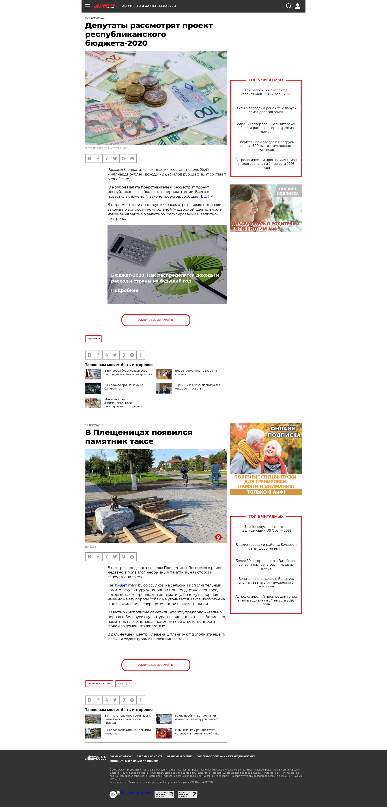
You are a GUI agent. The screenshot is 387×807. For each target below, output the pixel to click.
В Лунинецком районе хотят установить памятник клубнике (197, 731)
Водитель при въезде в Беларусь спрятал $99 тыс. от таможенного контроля (266, 146)
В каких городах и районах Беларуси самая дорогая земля (266, 110)
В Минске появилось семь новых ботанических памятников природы (127, 719)
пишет (121, 585)
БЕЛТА (207, 196)
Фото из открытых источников (106, 148)
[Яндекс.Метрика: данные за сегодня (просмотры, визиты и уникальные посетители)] (134, 793)
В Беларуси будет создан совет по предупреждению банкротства (128, 372)
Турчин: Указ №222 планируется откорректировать (197, 386)
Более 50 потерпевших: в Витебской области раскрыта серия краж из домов (266, 128)
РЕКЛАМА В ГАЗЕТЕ (179, 756)
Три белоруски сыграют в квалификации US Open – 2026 (266, 92)
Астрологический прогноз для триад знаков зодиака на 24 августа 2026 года (266, 163)
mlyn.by (90, 546)
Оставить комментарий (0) (156, 320)
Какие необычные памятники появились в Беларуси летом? (196, 717)
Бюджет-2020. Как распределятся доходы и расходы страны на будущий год (165, 278)
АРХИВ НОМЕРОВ (121, 756)
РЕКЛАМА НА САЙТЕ (149, 756)
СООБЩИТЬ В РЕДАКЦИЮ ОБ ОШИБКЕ (134, 761)
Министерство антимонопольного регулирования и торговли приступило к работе (113, 405)
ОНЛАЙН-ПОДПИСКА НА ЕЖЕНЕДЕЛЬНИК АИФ (226, 756)
